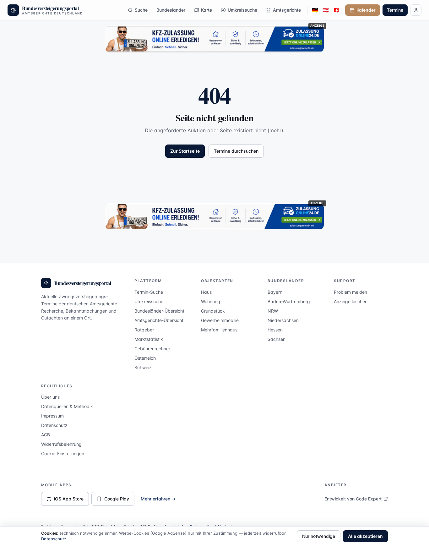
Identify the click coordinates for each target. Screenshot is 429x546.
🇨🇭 (336, 10)
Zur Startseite (185, 151)
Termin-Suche (148, 292)
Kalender (366, 10)
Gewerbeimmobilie (220, 320)
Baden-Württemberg (289, 301)
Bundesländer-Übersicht (159, 311)
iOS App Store (69, 498)
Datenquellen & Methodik (67, 406)
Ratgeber (144, 329)
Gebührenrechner (152, 348)
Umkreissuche (242, 10)
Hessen (275, 329)
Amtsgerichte (287, 10)
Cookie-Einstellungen (62, 453)
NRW (273, 311)
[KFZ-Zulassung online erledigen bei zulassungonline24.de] (214, 38)
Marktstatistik (148, 339)
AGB (45, 434)
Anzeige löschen (350, 301)
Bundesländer (170, 10)
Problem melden (350, 292)
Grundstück (213, 311)
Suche (141, 10)
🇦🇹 (326, 10)
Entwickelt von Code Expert (353, 498)
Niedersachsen (283, 320)
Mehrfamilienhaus (219, 329)
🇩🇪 (315, 10)
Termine (395, 10)
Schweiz (143, 367)
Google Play (116, 498)
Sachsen (276, 339)
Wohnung (210, 301)
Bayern (275, 292)
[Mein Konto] (415, 10)
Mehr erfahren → (158, 498)
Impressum (52, 415)
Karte (206, 10)
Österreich (145, 358)
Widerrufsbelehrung (61, 444)
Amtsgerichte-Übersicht (158, 320)
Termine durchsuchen (236, 151)
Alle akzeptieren (365, 536)
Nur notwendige (318, 536)
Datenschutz (54, 425)
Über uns (50, 397)
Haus (206, 292)
